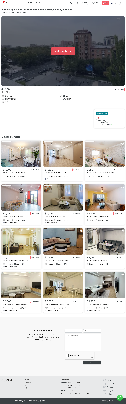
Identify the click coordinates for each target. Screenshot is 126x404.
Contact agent (102, 113)
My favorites (30, 388)
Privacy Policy (107, 401)
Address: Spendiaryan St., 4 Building (75, 393)
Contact (39, 3)
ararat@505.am (70, 391)
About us (28, 385)
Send (92, 362)
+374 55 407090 (102, 123)
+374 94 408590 (102, 125)
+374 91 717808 (74, 388)
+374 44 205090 (75, 383)
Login (115, 3)
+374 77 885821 (74, 385)
